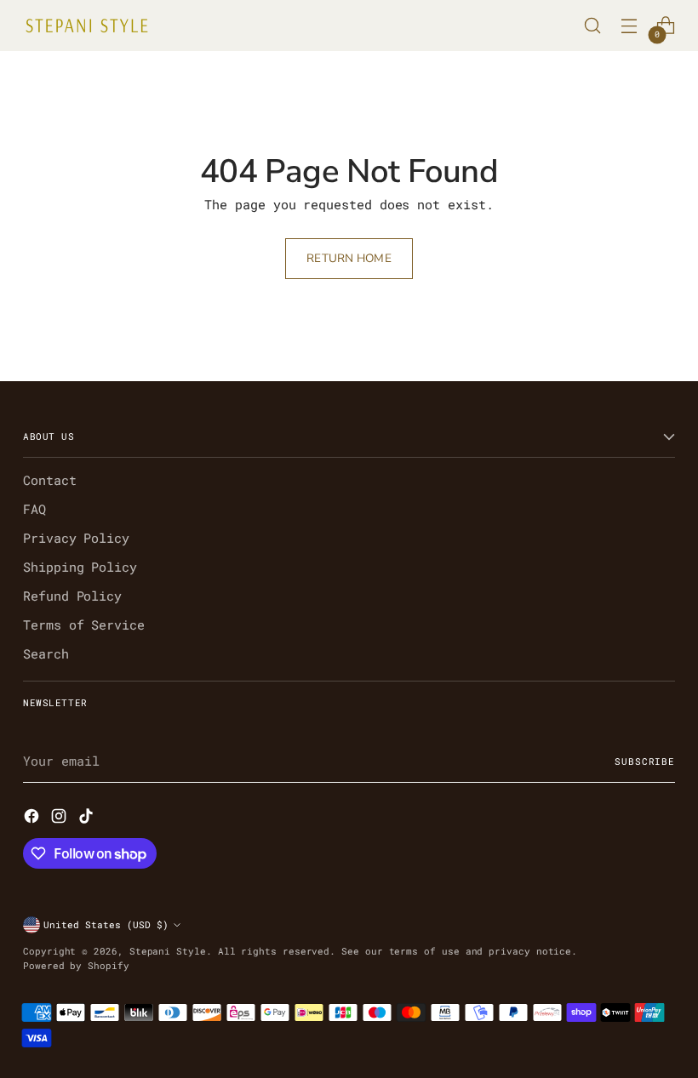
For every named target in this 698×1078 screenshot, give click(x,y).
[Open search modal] (592, 26)
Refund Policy (72, 596)
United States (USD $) (106, 924)
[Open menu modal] (629, 26)
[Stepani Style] (87, 25)
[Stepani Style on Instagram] (60, 818)
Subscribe (645, 761)
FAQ (34, 509)
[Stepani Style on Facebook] (33, 818)
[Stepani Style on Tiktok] (87, 818)
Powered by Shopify (76, 965)
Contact (50, 480)
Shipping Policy (80, 567)
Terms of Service (84, 625)
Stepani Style (167, 950)
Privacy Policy (76, 538)
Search (46, 654)
